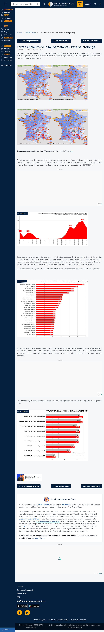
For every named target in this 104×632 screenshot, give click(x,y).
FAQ (18, 597)
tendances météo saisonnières (47, 521)
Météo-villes (21, 593)
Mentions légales (39, 620)
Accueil (19, 33)
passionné (66, 505)
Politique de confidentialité (58, 620)
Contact (87, 4)
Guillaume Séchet (42, 505)
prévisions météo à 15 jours (29, 519)
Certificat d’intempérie (25, 590)
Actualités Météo (30, 33)
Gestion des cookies (78, 620)
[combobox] (25, 4)
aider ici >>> (40, 538)
